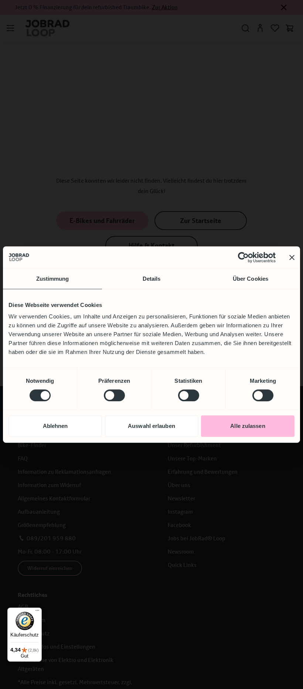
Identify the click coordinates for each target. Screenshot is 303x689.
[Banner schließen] (292, 257)
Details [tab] (152, 279)
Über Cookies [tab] (250, 279)
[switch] (114, 395)
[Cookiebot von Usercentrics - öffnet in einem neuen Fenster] (243, 257)
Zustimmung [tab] (52, 279)
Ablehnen (55, 426)
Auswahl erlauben (151, 426)
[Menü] (37, 612)
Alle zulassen (247, 426)
